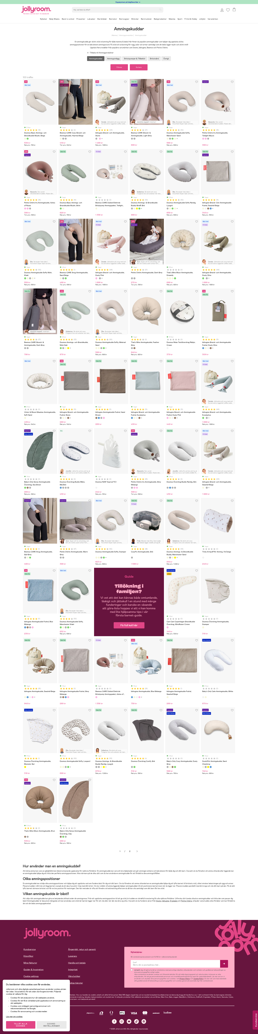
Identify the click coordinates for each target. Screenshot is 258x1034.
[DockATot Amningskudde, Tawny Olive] (208, 767)
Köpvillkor (28, 956)
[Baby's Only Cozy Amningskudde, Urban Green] (175, 767)
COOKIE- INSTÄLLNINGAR (51, 1025)
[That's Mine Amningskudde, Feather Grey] (132, 348)
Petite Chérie (186, 901)
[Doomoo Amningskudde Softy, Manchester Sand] (168, 139)
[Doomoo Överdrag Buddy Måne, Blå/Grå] (61, 488)
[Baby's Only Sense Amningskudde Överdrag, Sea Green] (25, 488)
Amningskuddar (140, 35)
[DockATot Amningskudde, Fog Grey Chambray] (206, 767)
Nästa (137, 851)
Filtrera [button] (119, 67)
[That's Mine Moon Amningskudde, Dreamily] (168, 278)
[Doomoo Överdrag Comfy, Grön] (134, 767)
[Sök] (160, 9)
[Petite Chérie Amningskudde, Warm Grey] (134, 278)
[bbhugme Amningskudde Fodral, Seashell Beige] (168, 697)
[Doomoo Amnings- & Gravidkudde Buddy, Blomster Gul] (137, 208)
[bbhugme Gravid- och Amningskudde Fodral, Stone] (61, 418)
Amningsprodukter (126, 35)
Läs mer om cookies (14, 1016)
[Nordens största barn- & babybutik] (36, 9)
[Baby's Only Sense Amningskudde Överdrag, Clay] (27, 488)
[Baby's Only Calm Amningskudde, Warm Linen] (206, 697)
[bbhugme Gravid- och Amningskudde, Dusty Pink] (100, 139)
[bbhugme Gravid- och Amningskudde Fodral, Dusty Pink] (168, 418)
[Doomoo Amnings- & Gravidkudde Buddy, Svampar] (134, 208)
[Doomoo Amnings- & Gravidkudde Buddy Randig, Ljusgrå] (96, 767)
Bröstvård (154, 58)
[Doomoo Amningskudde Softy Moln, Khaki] (172, 139)
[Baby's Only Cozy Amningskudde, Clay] (172, 767)
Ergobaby (174, 901)
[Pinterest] (143, 1021)
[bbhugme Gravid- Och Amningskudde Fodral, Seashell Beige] (203, 208)
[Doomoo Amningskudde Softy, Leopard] (61, 767)
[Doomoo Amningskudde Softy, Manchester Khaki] (61, 627)
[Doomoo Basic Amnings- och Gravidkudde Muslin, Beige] (25, 139)
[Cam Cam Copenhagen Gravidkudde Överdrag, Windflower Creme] (168, 627)
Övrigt (166, 58)
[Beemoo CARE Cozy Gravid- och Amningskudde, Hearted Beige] (61, 139)
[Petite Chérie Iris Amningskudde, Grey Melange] (208, 139)
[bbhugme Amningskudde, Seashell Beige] (25, 697)
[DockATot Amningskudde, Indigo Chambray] (211, 767)
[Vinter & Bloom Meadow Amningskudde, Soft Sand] (25, 418)
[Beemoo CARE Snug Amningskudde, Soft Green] (66, 278)
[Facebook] (114, 1021)
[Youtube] (129, 1021)
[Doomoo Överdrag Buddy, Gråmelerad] (68, 488)
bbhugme (165, 901)
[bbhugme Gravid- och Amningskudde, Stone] (96, 139)
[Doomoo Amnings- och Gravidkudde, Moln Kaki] (139, 208)
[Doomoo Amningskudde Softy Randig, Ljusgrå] (170, 139)
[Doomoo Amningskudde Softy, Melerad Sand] (175, 139)
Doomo (158, 901)
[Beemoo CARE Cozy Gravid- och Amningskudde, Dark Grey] (66, 139)
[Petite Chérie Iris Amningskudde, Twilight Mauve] (203, 139)
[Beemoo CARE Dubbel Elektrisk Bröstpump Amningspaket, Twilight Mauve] (96, 208)
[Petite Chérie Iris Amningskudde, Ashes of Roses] (206, 139)
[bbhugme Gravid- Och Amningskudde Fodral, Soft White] (206, 208)
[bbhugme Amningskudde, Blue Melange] (27, 697)
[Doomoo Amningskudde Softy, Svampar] (96, 558)
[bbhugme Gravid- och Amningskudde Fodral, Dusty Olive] (211, 208)
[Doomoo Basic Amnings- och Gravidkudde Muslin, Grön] (27, 139)
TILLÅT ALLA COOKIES (20, 1025)
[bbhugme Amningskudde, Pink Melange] (32, 697)
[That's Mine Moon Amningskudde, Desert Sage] (175, 278)
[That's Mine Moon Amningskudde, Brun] (134, 348)
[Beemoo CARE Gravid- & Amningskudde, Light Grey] (132, 139)
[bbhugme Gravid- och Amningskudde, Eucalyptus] (203, 418)
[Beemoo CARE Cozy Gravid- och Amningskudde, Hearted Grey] (63, 139)
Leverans (72, 956)
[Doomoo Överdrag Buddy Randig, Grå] (63, 488)
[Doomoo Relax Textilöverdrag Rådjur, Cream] (168, 348)
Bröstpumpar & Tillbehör (134, 58)
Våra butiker (74, 976)
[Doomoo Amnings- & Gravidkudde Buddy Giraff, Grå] (132, 208)
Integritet (73, 969)
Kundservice (30, 949)
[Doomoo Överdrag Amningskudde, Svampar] (203, 627)
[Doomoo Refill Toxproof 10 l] (96, 488)
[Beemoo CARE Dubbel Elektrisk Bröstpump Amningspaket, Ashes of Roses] (96, 697)
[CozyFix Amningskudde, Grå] (132, 558)
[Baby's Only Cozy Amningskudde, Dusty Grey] (168, 767)
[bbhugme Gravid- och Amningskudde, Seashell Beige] (203, 488)
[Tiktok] (136, 1021)
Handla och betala (76, 962)
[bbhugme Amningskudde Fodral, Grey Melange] (101, 418)
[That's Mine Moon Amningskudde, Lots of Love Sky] (172, 278)
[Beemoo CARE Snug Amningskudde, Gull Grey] (63, 278)
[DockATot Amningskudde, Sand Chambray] (203, 767)
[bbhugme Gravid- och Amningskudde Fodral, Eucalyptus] (132, 418)
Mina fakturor (30, 962)
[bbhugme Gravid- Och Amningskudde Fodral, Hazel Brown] (208, 208)
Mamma (114, 35)
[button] (228, 10)
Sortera (138, 67)
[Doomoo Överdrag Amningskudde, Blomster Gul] (25, 767)
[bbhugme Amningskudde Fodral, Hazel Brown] (96, 418)
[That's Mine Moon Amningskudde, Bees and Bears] (170, 278)
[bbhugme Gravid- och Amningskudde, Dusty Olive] (203, 278)
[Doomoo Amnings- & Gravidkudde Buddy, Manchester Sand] (168, 558)
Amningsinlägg (113, 58)
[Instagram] (121, 1021)
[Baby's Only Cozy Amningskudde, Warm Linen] (170, 767)
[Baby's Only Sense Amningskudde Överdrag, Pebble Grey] (30, 488)
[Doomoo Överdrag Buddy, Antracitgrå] (66, 488)
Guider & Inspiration (34, 969)
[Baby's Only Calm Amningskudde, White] (203, 697)
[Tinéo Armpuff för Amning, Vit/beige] (203, 558)
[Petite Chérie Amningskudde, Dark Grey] (132, 278)
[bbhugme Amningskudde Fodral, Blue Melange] (99, 418)
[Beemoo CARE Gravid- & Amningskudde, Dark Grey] (134, 139)
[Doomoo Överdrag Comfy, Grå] (132, 767)
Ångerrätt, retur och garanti (82, 949)
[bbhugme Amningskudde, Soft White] (30, 697)
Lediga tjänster (75, 983)
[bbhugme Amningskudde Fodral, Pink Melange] (104, 418)
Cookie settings (31, 976)
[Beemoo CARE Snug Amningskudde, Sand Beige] (61, 278)
